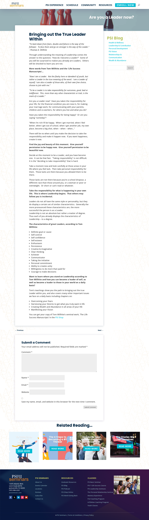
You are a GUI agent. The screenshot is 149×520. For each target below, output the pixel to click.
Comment (26, 352)
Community (88, 5)
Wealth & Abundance (117, 60)
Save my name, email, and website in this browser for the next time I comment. (58, 401)
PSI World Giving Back (69, 496)
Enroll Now (125, 5)
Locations (38, 489)
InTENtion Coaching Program (98, 502)
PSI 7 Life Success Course (97, 485)
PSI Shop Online (67, 492)
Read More (24, 451)
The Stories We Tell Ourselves (125, 438)
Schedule (72, 5)
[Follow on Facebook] (10, 497)
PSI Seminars (61, 515)
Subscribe (39, 496)
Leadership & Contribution (120, 45)
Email (24, 385)
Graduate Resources (68, 482)
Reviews (38, 492)
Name (25, 377)
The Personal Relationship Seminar (100, 492)
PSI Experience (54, 5)
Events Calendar (41, 485)
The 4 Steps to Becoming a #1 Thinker (58, 439)
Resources (105, 5)
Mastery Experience (95, 496)
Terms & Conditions (75, 515)
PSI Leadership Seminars (97, 489)
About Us (38, 482)
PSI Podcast (65, 489)
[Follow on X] (14, 497)
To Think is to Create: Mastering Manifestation (24, 440)
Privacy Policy (89, 515)
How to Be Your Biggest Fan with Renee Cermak (91, 439)
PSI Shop (59, 317)
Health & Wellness (116, 42)
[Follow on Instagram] (22, 497)
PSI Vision (113, 51)
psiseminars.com (15, 493)
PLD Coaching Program (96, 499)
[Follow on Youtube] (26, 497)
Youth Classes (93, 505)
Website (25, 392)
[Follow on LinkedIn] (18, 497)
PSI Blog (64, 485)
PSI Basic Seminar (94, 482)
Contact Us (39, 499)
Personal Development (118, 48)
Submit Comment (90, 407)
